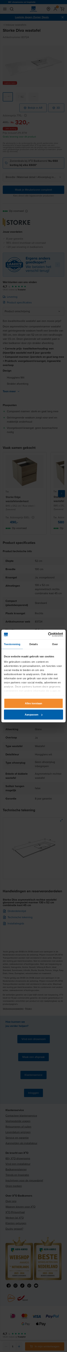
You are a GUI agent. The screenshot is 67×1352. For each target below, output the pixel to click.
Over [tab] (55, 644)
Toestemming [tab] (12, 644)
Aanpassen (31, 714)
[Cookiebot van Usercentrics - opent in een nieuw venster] (48, 634)
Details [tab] (33, 644)
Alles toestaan (33, 703)
